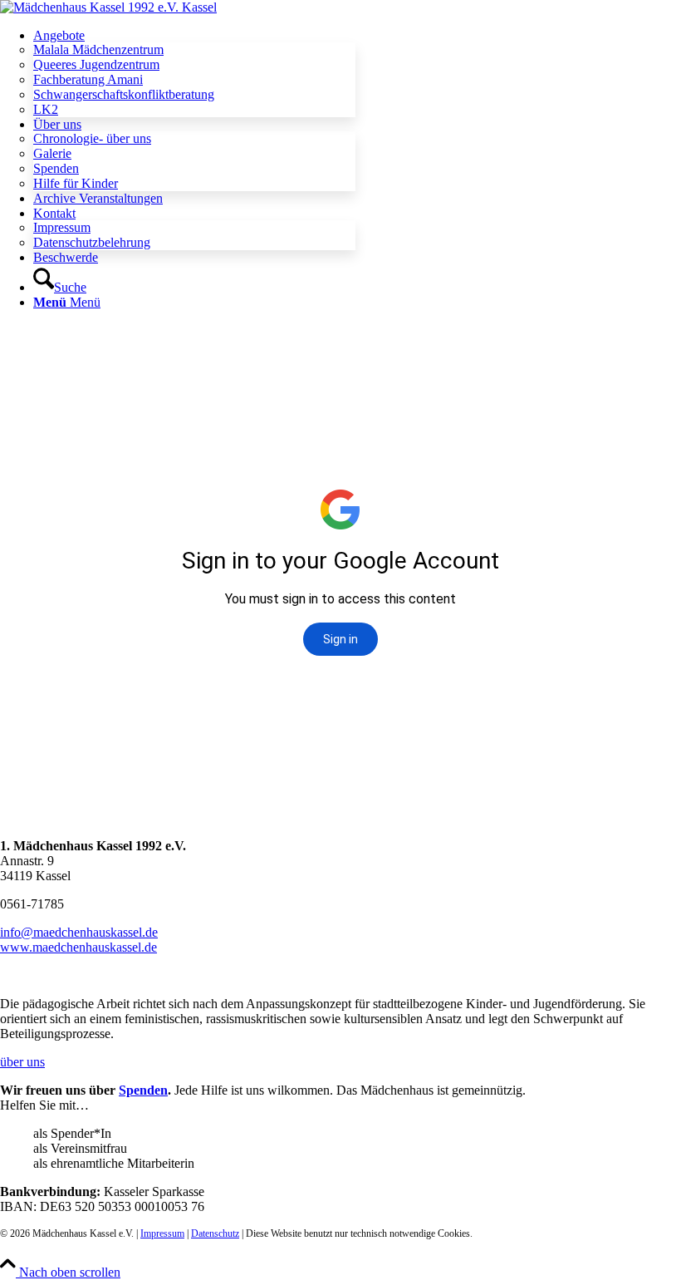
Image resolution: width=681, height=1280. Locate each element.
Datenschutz (215, 1233)
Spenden (143, 1090)
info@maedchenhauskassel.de (79, 932)
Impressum (162, 1233)
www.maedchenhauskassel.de (78, 947)
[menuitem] (357, 72)
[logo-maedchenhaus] (108, 7)
